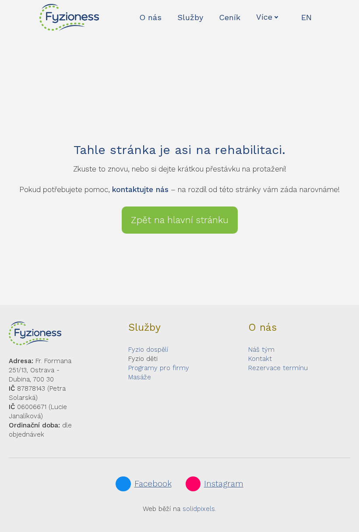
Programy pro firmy (158, 368)
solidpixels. (199, 509)
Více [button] (264, 16)
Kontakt (260, 359)
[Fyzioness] (69, 17)
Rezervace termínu (278, 368)
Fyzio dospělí (148, 350)
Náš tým (261, 350)
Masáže (139, 377)
